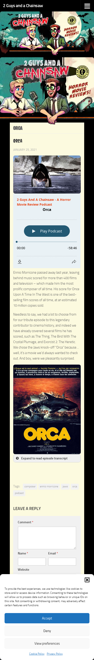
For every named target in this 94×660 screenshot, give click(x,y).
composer (30, 486)
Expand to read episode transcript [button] (44, 458)
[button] (87, 580)
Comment (25, 522)
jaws (65, 486)
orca (74, 486)
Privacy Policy (55, 653)
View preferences (47, 643)
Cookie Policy (36, 653)
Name (23, 553)
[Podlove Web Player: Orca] (47, 231)
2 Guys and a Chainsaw (23, 5)
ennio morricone (49, 486)
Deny (47, 631)
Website (23, 570)
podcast (19, 493)
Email (53, 553)
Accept (47, 618)
